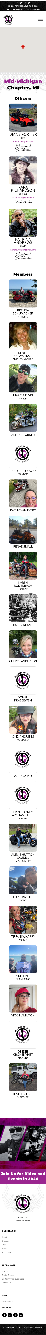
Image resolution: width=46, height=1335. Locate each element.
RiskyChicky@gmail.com (23, 197)
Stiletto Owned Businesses (13, 1279)
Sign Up (5, 1271)
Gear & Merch (8, 1301)
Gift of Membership (15, 9)
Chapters (5, 1241)
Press (4, 1245)
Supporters (6, 1252)
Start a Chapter (8, 1275)
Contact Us (6, 1282)
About (4, 1237)
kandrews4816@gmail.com (23, 249)
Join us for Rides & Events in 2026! (23, 6)
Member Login (33, 9)
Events (4, 1248)
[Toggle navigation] (40, 19)
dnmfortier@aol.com (23, 141)
